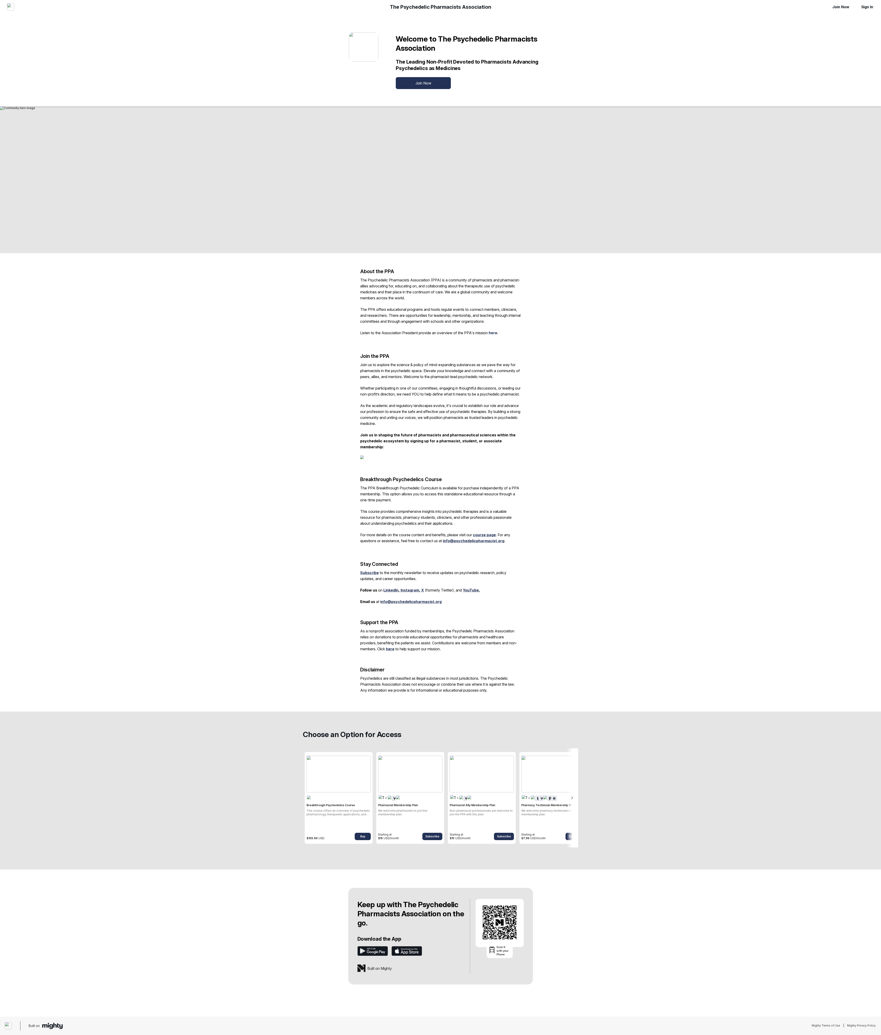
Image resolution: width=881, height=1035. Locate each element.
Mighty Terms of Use (826, 1025)
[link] (339, 798)
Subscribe (432, 836)
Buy (362, 836)
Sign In (867, 7)
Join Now (840, 7)
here (493, 333)
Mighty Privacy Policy (861, 1025)
